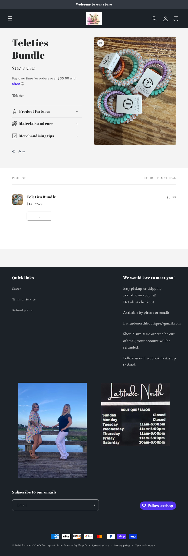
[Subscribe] (93, 505)
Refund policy (22, 310)
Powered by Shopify (75, 545)
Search (17, 288)
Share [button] (22, 151)
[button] (10, 18)
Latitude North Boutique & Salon (42, 545)
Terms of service (145, 545)
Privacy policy (122, 545)
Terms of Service (24, 299)
